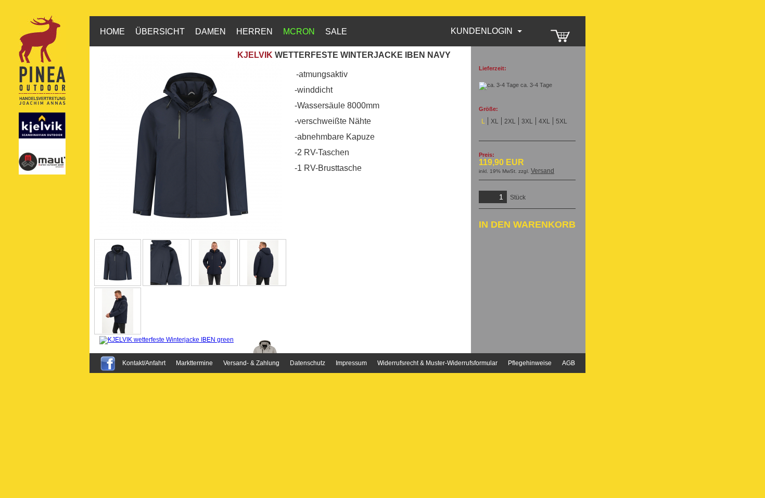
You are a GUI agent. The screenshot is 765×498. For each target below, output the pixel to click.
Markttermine (194, 363)
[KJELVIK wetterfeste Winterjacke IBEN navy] (117, 262)
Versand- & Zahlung (251, 363)
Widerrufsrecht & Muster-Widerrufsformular (437, 363)
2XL (510, 121)
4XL (544, 121)
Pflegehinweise (530, 363)
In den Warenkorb (527, 224)
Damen (210, 31)
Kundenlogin (487, 31)
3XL (527, 121)
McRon (299, 31)
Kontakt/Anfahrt (143, 363)
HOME (112, 31)
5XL (561, 121)
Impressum (351, 363)
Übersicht (160, 31)
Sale (336, 31)
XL (495, 121)
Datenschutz (307, 363)
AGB (568, 363)
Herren (254, 31)
